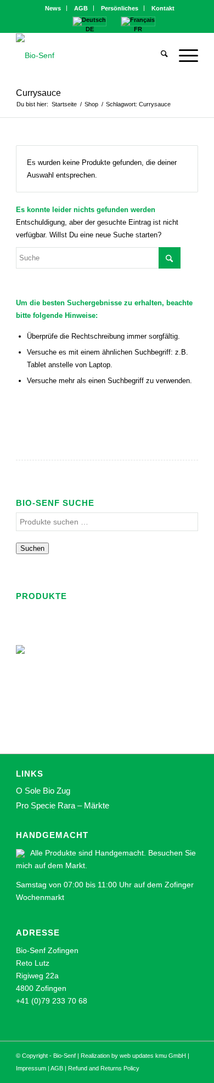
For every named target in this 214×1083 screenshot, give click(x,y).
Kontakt (162, 8)
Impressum (31, 1068)
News (53, 8)
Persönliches (119, 8)
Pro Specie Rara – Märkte (62, 805)
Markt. (76, 865)
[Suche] (159, 55)
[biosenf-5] (88, 55)
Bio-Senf (64, 1055)
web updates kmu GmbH (153, 1055)
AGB (81, 8)
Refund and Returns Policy (103, 1068)
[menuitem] (53, 8)
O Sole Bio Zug (43, 790)
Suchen (32, 548)
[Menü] (183, 55)
